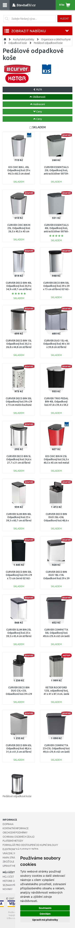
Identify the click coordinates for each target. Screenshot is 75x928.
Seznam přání (11, 885)
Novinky (7, 889)
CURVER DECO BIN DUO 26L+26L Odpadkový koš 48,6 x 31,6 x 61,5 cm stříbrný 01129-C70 (56, 520)
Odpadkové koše (17, 43)
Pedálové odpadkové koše (48, 43)
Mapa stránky (11, 857)
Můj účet (8, 876)
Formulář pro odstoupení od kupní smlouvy (30, 845)
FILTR (39, 89)
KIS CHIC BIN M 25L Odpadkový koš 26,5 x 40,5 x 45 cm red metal (56, 459)
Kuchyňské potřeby (23, 39)
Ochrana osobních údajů (19, 836)
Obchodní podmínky (15, 832)
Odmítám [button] (45, 913)
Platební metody (13, 840)
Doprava (8, 824)
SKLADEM (39, 127)
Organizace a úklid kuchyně (56, 39)
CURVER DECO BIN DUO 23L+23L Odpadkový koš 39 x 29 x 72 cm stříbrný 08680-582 (19, 694)
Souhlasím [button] (45, 907)
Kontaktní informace (16, 828)
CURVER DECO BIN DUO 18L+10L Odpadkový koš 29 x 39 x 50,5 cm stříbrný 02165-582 (56, 578)
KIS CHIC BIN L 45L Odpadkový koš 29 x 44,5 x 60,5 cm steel (18, 170)
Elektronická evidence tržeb (20, 849)
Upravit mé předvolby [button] (45, 919)
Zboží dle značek (13, 861)
